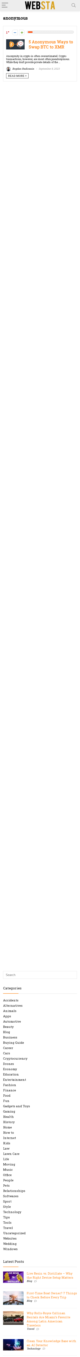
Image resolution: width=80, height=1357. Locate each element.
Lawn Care (11, 1154)
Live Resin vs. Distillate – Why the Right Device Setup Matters (50, 1275)
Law (6, 1148)
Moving (9, 1164)
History (9, 1122)
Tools (7, 1222)
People (8, 1180)
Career (8, 1048)
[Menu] (5, 5)
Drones (8, 1064)
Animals (9, 1011)
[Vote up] (22, 32)
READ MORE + (17, 76)
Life (6, 1159)
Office (7, 1175)
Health (8, 1117)
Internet (9, 1138)
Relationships (14, 1191)
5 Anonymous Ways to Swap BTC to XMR (51, 44)
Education (11, 1074)
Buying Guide (13, 1042)
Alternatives (13, 1005)
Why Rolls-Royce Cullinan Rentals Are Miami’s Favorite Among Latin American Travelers (48, 1319)
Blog (6, 1032)
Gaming (9, 1111)
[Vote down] (15, 32)
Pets (6, 1185)
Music (8, 1170)
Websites (10, 1238)
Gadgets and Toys (16, 1106)
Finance (9, 1090)
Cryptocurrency (15, 1058)
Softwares (10, 1196)
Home (7, 1127)
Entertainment (14, 1080)
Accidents (10, 1000)
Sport (7, 1201)
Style (7, 1207)
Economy (10, 1069)
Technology (12, 1212)
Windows (10, 1249)
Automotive (12, 1021)
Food (6, 1095)
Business (10, 1037)
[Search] (74, 5)
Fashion (9, 1085)
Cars (6, 1053)
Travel (8, 1228)
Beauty (8, 1027)
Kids (6, 1143)
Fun (6, 1101)
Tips (6, 1217)
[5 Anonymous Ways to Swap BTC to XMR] (15, 41)
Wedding (10, 1244)
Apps (7, 1016)
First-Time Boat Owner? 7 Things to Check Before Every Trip (52, 1295)
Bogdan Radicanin (23, 68)
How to (8, 1132)
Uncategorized (14, 1233)
